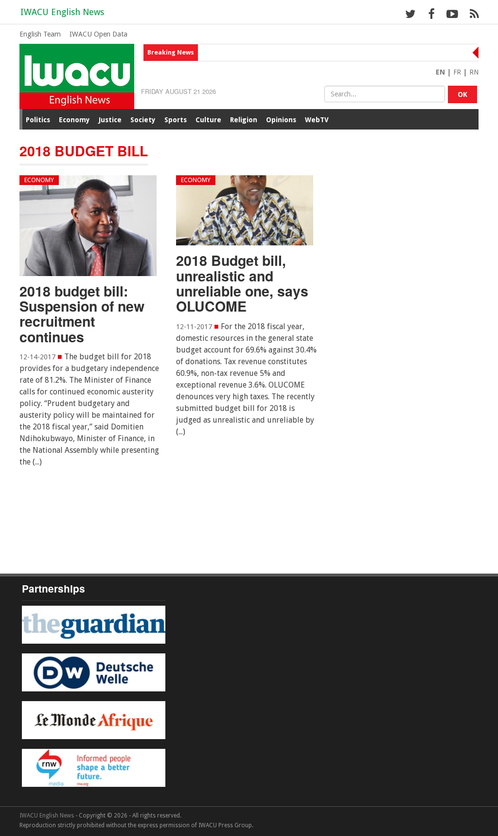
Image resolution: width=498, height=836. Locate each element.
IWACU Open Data (98, 34)
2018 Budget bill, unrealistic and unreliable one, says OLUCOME (242, 283)
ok (462, 94)
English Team (40, 34)
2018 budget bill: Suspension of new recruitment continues (81, 314)
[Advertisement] (196, 524)
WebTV (317, 120)
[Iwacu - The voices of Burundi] (76, 75)
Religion (243, 120)
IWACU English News (62, 12)
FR (457, 72)
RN (474, 72)
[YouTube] (452, 14)
